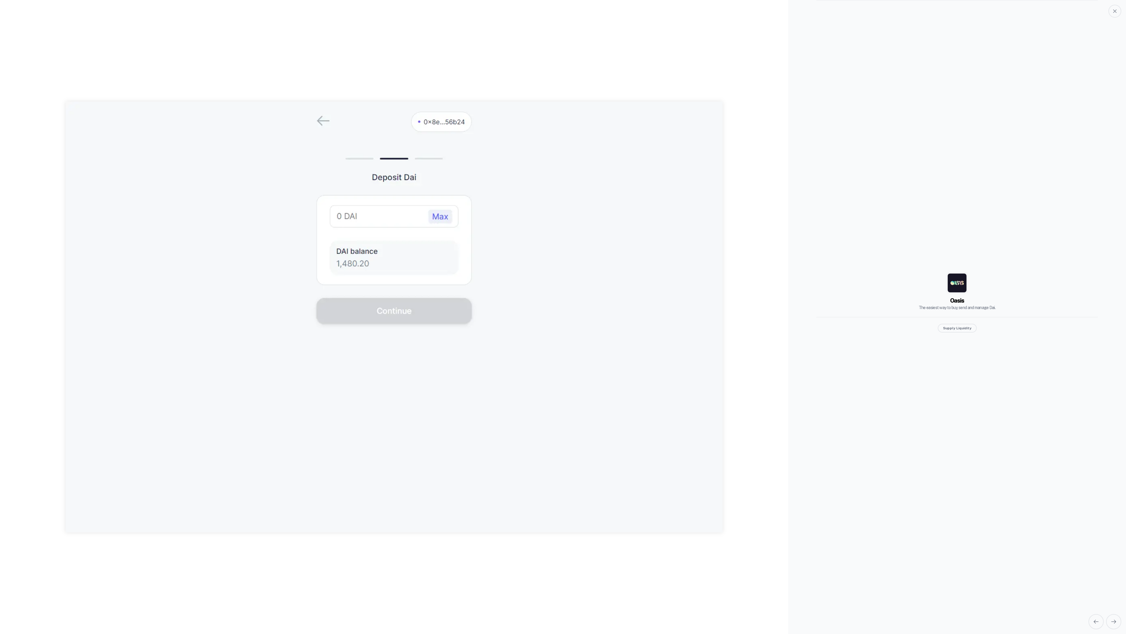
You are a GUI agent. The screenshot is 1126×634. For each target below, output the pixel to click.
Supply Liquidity (957, 328)
